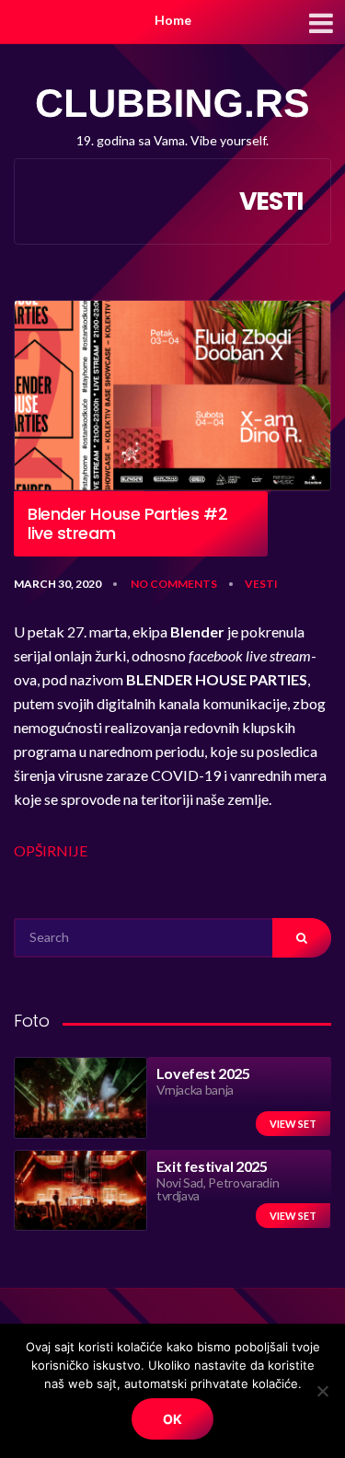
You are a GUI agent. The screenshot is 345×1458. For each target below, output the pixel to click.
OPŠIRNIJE (50, 850)
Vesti (261, 584)
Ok (172, 1419)
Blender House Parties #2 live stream (127, 524)
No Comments (174, 584)
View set (293, 1124)
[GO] (301, 938)
